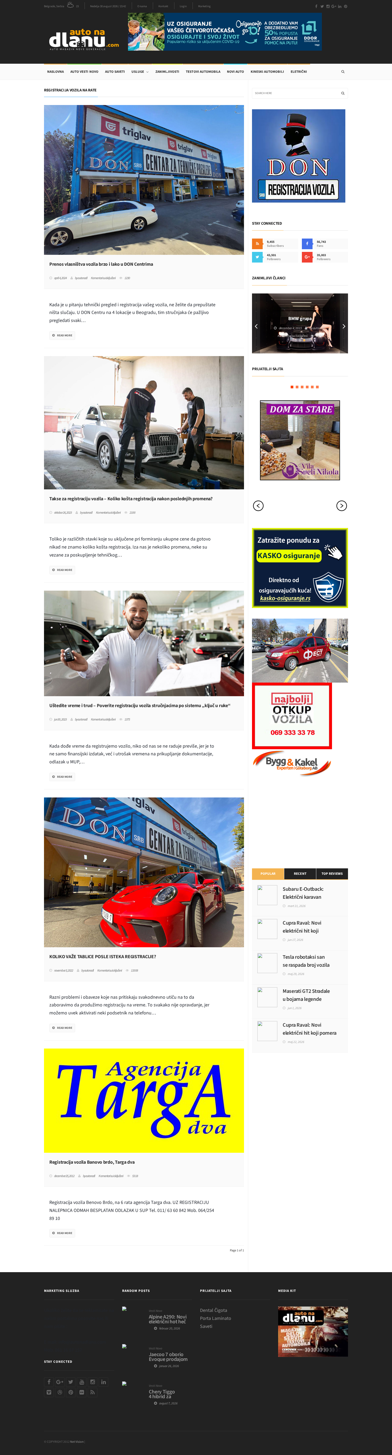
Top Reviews (332, 873)
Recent (300, 873)
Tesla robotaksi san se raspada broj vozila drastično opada (306, 965)
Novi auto (235, 71)
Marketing (204, 6)
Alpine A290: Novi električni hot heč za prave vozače (168, 1322)
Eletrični (299, 71)
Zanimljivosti (167, 71)
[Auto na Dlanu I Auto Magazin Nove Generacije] (86, 38)
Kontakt (163, 6)
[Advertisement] (292, 821)
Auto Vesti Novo (84, 71)
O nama (142, 6)
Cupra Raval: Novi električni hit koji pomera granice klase (306, 931)
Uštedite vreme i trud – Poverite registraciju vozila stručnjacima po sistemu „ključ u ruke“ (139, 706)
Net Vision (77, 1442)
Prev (256, 323)
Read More (64, 335)
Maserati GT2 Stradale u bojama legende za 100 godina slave (306, 999)
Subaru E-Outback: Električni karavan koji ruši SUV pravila (304, 897)
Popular (268, 873)
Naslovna (55, 71)
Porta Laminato (215, 1318)
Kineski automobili (267, 71)
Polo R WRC (300, 315)
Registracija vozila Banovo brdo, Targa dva (92, 1162)
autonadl (82, 278)
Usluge (137, 71)
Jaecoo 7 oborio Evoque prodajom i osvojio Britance (168, 1359)
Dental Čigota (213, 1310)
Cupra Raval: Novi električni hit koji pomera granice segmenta (309, 1033)
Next (344, 323)
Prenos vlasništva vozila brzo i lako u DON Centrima (101, 264)
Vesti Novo (155, 1311)
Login (183, 6)
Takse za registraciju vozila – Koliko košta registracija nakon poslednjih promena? (131, 499)
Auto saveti (115, 71)
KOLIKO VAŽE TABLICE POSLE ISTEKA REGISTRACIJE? (102, 957)
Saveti (206, 1326)
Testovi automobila (203, 71)
